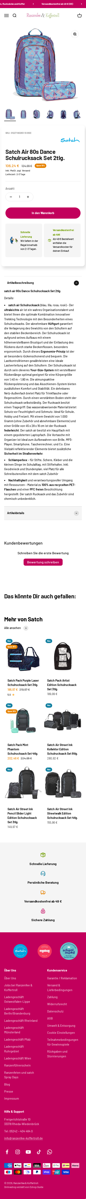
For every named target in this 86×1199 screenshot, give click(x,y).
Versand (26, 170)
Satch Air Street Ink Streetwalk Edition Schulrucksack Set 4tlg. (62, 813)
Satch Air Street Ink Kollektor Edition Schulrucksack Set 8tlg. (62, 749)
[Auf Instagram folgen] (17, 1152)
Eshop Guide (36, 1187)
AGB (50, 1018)
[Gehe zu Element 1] (10, 114)
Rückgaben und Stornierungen (57, 1054)
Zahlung (52, 997)
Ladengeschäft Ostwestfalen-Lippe (17, 999)
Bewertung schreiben (43, 562)
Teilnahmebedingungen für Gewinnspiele (62, 1042)
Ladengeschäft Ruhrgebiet (14, 1049)
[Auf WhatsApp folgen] (49, 1152)
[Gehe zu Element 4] (50, 114)
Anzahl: (10, 188)
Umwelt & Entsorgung (61, 1025)
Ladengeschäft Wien (17, 1058)
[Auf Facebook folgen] (7, 1152)
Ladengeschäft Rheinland (21, 1020)
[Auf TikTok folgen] (39, 1152)
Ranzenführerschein (17, 1065)
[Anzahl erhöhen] (28, 197)
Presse (8, 1091)
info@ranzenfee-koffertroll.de (23, 1138)
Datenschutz (55, 1011)
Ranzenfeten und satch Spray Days (19, 1075)
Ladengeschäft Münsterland (14, 1030)
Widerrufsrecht (57, 1004)
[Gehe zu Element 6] (77, 114)
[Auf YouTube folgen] (28, 1152)
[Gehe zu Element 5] (63, 114)
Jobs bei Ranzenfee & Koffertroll (18, 987)
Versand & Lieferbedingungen (59, 987)
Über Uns (10, 978)
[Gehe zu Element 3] (37, 114)
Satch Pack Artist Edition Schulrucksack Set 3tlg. (61, 685)
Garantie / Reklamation (62, 978)
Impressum (11, 1098)
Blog (7, 1084)
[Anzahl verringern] (11, 197)
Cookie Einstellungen (61, 1032)
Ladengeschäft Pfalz (17, 1039)
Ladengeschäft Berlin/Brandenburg (17, 1011)
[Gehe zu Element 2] (23, 114)
